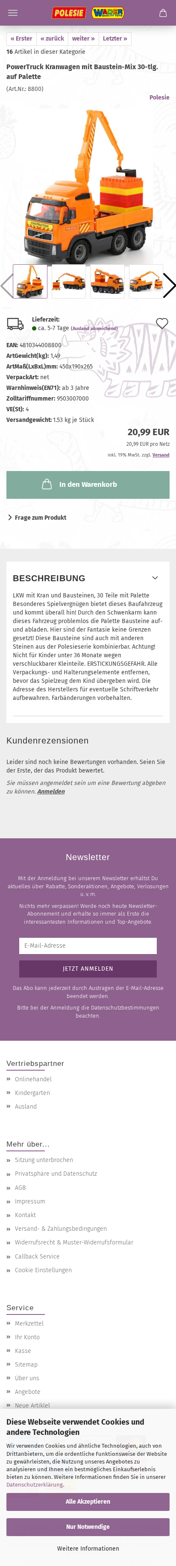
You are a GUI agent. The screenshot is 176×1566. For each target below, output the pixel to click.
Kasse (23, 1351)
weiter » (83, 38)
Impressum (30, 1201)
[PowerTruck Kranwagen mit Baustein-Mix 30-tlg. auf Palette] (88, 179)
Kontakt (25, 1215)
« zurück (52, 38)
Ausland (26, 1106)
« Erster (21, 38)
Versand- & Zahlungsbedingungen (61, 1228)
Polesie (160, 97)
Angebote (28, 1392)
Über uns (27, 1378)
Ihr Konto (27, 1337)
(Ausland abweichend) (94, 328)
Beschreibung (49, 578)
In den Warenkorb (88, 484)
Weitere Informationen (88, 1548)
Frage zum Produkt (40, 517)
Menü (13, 13)
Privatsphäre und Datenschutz (56, 1173)
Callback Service (37, 1256)
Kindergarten (32, 1093)
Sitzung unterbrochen (44, 1160)
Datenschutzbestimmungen (125, 1007)
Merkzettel (29, 1323)
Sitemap (26, 1364)
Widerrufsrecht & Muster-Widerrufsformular (74, 1242)
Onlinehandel (33, 1079)
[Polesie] (88, 13)
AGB (20, 1187)
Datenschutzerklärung (34, 1484)
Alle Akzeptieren (88, 1501)
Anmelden (51, 791)
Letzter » (115, 38)
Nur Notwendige (88, 1527)
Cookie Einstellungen (43, 1270)
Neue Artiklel (32, 1405)
